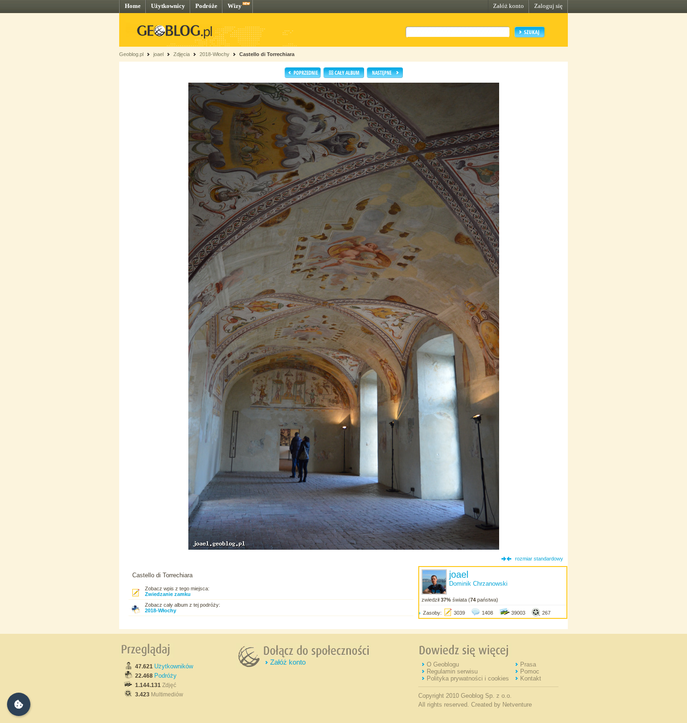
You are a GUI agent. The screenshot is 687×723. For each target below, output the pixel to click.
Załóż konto (508, 5)
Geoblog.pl (131, 54)
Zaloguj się (548, 5)
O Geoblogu (443, 664)
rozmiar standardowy (539, 558)
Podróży (165, 675)
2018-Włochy (214, 54)
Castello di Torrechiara (266, 54)
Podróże (206, 5)
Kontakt (530, 678)
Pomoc (529, 671)
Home (133, 5)
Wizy (235, 5)
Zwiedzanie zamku (168, 594)
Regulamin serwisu (452, 671)
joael (158, 54)
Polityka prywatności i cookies (468, 678)
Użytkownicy (168, 5)
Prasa (528, 664)
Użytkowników (173, 666)
